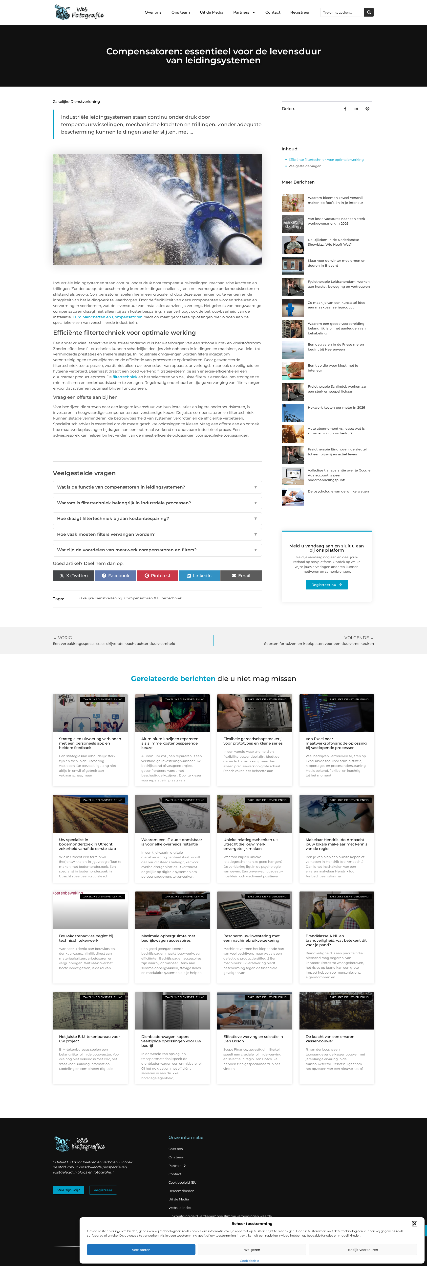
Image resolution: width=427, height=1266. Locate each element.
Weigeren (252, 1250)
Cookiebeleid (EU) (183, 1182)
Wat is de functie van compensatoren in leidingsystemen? (157, 487)
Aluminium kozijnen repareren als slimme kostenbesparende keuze (169, 743)
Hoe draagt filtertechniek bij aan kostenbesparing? (157, 518)
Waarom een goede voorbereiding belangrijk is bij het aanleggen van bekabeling (337, 328)
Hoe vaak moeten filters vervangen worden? (157, 534)
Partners (241, 12)
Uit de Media (211, 12)
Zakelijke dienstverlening (76, 101)
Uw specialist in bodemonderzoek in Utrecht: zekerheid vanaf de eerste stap (87, 844)
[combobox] (342, 12)
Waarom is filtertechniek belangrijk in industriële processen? (157, 502)
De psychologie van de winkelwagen (338, 491)
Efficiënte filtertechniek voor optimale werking (326, 160)
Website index (180, 1208)
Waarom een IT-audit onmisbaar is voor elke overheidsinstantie (171, 841)
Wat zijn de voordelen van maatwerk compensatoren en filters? (157, 549)
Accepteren (141, 1250)
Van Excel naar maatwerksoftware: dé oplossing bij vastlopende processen (336, 743)
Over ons (153, 12)
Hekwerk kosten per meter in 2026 (336, 407)
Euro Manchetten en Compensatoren (108, 317)
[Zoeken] (369, 12)
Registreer (300, 12)
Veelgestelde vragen (305, 166)
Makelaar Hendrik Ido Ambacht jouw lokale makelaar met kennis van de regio (336, 844)
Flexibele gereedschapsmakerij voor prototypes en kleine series (253, 741)
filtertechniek (125, 377)
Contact (272, 12)
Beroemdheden (181, 1191)
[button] (414, 1223)
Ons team (180, 12)
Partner (175, 1166)
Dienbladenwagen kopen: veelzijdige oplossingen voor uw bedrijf (171, 1041)
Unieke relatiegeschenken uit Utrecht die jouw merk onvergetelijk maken (250, 844)
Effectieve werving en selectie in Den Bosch (253, 1038)
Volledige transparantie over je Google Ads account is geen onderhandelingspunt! (339, 475)
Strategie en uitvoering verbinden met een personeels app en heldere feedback (90, 743)
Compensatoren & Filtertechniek (153, 598)
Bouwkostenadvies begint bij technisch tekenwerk (86, 938)
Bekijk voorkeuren (363, 1250)
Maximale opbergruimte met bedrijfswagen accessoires (168, 938)
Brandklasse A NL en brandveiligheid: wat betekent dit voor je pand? (336, 940)
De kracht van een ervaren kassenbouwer (330, 1038)
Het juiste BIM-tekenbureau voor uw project (89, 1038)
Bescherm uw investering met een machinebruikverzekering (251, 938)
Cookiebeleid (249, 1261)
